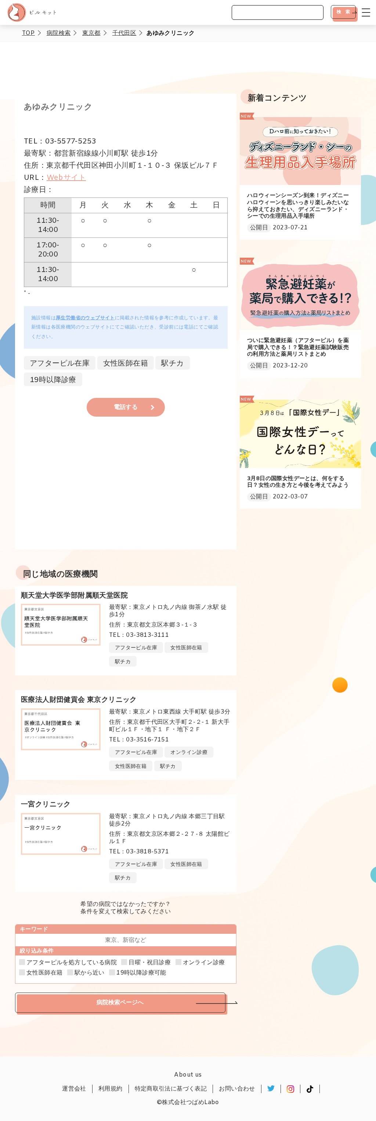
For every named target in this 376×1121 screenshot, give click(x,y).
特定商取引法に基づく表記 (171, 1089)
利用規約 (110, 1089)
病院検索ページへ (120, 1002)
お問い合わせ (237, 1089)
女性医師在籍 (44, 973)
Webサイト (66, 178)
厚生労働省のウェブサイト (85, 318)
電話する (126, 407)
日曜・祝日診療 (150, 962)
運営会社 (74, 1089)
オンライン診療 (204, 962)
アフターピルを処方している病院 (71, 962)
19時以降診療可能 (141, 973)
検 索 (343, 11)
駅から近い (90, 973)
